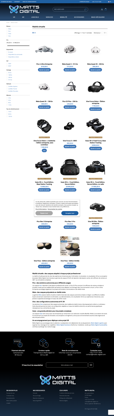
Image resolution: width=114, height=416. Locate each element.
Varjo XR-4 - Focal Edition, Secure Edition (70, 183)
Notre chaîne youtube (11, 400)
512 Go (10, 80)
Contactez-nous (95, 350)
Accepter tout (70, 213)
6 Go (9, 100)
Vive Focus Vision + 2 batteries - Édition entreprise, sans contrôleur (44, 142)
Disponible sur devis (13, 57)
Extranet (17, 2)
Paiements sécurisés (64, 395)
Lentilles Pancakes (13, 91)
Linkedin (8, 403)
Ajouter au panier (44, 70)
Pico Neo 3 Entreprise (44, 221)
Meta (40, 295)
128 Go (10, 75)
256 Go (10, 77)
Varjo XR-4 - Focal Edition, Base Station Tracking (44, 183)
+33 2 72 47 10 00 (96, 2)
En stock (10, 52)
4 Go (9, 98)
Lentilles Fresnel (12, 89)
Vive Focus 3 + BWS (70, 140)
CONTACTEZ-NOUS (84, 2)
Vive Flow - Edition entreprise (44, 260)
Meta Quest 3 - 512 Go (70, 64)
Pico (40, 285)
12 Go (9, 105)
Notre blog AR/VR (37, 400)
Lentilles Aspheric (13, 86)
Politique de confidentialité (66, 398)
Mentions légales (64, 400)
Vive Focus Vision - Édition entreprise (95, 102)
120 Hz (10, 116)
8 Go (9, 103)
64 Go (9, 73)
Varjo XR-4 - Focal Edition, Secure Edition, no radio (95, 183)
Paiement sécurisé (18, 350)
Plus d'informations (41, 209)
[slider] (29, 46)
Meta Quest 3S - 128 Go (44, 101)
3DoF (9, 64)
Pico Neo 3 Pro (70, 221)
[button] (98, 17)
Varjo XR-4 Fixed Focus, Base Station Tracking (95, 141)
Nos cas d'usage (37, 395)
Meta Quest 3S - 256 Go (95, 64)
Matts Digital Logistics (97, 323)
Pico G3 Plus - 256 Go (70, 101)
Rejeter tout (44, 213)
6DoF (9, 66)
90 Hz (9, 114)
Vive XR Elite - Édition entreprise (95, 222)
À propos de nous (6, 2)
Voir (44, 150)
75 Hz (9, 112)
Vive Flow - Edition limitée (70, 260)
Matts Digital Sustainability (99, 325)
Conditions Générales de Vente (67, 393)
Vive (41, 304)
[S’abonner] (90, 365)
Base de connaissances (29, 2)
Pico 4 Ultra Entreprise (44, 64)
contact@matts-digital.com (96, 354)
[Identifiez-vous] (102, 9)
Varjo (41, 314)
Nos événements (10, 398)
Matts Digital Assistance (63, 325)
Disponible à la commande (15, 54)
